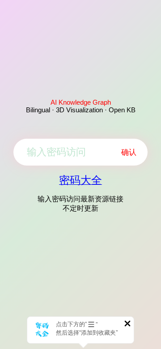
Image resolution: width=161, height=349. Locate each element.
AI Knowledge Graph (81, 102)
